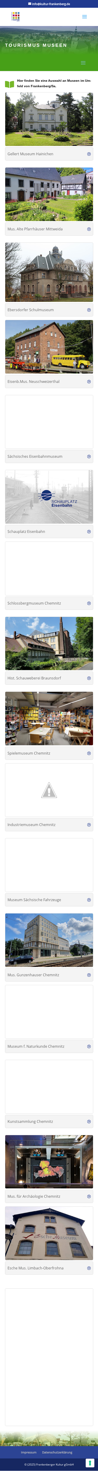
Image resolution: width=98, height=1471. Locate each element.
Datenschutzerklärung (57, 1452)
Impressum (28, 1452)
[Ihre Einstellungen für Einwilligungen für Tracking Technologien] (90, 1463)
